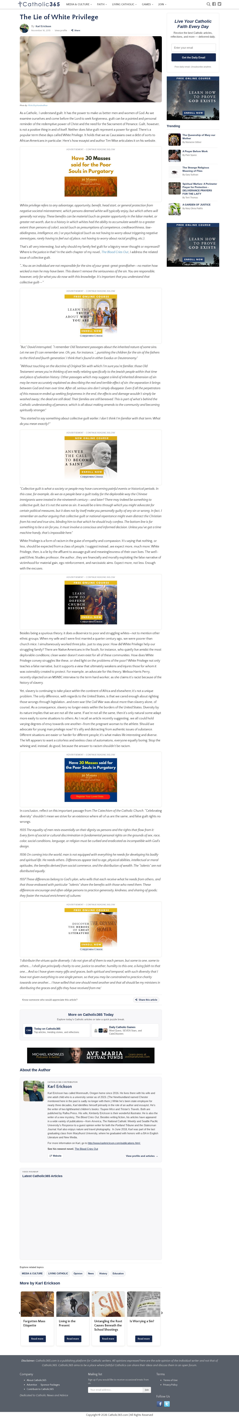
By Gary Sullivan (190, 174)
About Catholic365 (36, 1380)
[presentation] (20, 1312)
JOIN (162, 4)
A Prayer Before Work (195, 151)
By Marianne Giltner (191, 142)
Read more (37, 1338)
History (103, 1273)
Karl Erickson (43, 26)
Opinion (78, 1273)
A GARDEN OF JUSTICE (196, 204)
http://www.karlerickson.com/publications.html (114, 1143)
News (91, 1273)
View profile (61, 30)
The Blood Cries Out (86, 1148)
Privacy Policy (170, 1384)
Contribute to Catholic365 (40, 1389)
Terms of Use (170, 1380)
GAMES (147, 4)
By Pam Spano (189, 155)
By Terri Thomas (190, 197)
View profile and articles (142, 1156)
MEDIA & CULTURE (78, 4)
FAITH (101, 4)
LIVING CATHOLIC (123, 4)
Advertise (32, 1384)
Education (118, 1273)
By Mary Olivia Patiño (192, 208)
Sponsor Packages (50, 1384)
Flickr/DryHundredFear (38, 105)
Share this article (147, 999)
